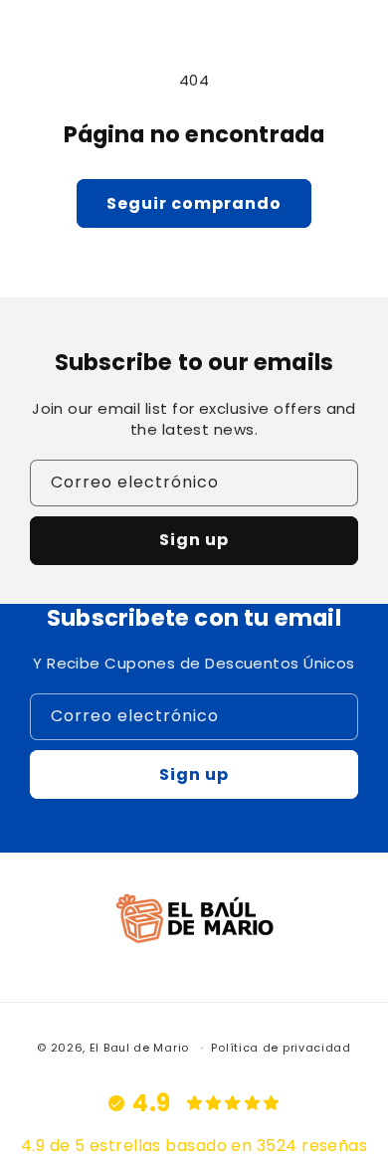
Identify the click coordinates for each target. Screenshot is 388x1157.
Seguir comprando (194, 203)
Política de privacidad (280, 1048)
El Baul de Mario (139, 1048)
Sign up (194, 539)
